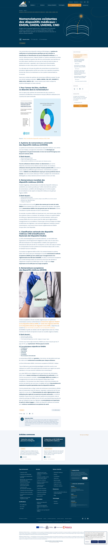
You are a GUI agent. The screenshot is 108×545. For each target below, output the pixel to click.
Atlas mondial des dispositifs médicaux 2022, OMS (37, 138)
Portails (81, 2)
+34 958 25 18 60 (73, 502)
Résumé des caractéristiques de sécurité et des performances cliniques (26, 481)
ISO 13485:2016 (23, 504)
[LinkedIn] (83, 519)
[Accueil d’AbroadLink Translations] (23, 4)
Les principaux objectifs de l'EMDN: (81, 81)
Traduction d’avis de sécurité (26, 492)
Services (42, 5)
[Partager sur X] (27, 414)
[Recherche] (29, 2)
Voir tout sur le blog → (84, 434)
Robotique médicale (58, 486)
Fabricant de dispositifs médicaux (42, 503)
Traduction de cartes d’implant (26, 490)
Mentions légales (68, 518)
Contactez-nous (85, 5)
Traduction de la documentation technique (25, 488)
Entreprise (71, 2)
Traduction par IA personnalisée (40, 486)
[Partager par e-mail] (32, 414)
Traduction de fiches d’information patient (24, 484)
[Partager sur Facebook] (30, 414)
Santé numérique (57, 482)
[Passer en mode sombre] (88, 2)
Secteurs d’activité (52, 5)
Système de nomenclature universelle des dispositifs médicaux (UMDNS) (79, 60)
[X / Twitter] (85, 519)
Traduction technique (41, 488)
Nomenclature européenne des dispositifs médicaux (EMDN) (80, 77)
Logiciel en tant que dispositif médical (43, 510)
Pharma (55, 474)
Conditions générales (52, 518)
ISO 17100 (22, 506)
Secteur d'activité (57, 469)
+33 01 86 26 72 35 (74, 495)
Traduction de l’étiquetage (25, 474)
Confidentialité (39, 518)
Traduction (23, 43)
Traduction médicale (41, 480)
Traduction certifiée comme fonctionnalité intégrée (43, 477)
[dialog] (95, 538)
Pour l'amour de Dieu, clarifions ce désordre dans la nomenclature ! (80, 56)
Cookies (44, 518)
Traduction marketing (41, 490)
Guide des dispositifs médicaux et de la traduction (60, 492)
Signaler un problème (23, 518)
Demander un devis (75, 5)
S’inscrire (80, 105)
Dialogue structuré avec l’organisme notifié (25, 498)
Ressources (76, 2)
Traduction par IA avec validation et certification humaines (42, 474)
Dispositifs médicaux (58, 472)
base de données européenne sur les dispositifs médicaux (40, 327)
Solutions (32, 5)
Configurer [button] (87, 541)
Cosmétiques (56, 476)
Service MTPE (40, 496)
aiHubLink (56, 503)
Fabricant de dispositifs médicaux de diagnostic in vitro (42, 507)
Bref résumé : (77, 63)
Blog (25, 10)
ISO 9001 (22, 508)
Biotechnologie (57, 480)
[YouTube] (88, 519)
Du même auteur (56, 410)
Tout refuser (94, 541)
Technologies (62, 5)
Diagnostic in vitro (58, 484)
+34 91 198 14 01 (73, 487)
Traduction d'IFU (23, 472)
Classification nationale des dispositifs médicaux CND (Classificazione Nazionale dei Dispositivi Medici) (80, 72)
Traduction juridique (41, 494)
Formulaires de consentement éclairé (26, 495)
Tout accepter (102, 541)
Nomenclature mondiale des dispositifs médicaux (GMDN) (79, 66)
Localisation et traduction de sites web (26, 477)
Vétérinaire (56, 478)
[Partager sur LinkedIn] (24, 414)
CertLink (55, 501)
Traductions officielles (41, 492)
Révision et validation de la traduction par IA (42, 482)
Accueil (21, 10)
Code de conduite (60, 518)
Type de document (23, 469)
